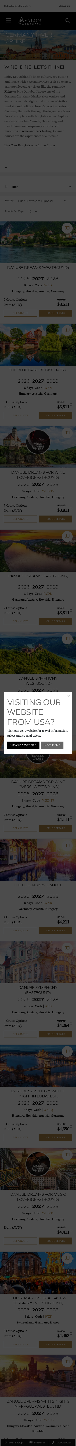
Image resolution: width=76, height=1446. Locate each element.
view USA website (23, 745)
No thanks (52, 745)
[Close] (68, 695)
